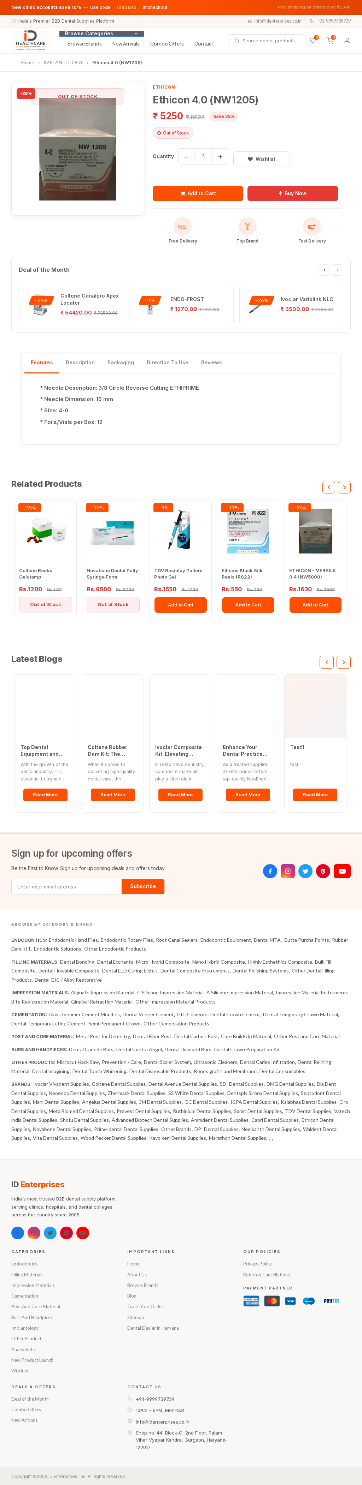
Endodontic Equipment (225, 940)
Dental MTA (267, 940)
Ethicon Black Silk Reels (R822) (242, 574)
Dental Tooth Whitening (99, 1071)
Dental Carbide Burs (91, 1049)
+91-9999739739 (334, 21)
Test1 (297, 747)
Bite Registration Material (39, 1002)
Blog (131, 1296)
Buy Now (295, 193)
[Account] (347, 41)
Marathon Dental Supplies (237, 1138)
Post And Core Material (35, 1306)
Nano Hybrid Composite (218, 962)
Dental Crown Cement (235, 1014)
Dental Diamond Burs (188, 1049)
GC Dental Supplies (206, 1102)
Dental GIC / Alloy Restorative (68, 980)
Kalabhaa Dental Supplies (309, 1102)
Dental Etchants (115, 962)
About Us (137, 1274)
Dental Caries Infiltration (267, 1062)
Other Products (27, 1338)
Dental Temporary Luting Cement (48, 1023)
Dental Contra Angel (139, 1049)
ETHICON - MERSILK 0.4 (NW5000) (312, 574)
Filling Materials (27, 1274)
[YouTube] (342, 871)
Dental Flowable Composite (69, 971)
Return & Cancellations (266, 1274)
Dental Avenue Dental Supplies (182, 1084)
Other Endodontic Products (115, 949)
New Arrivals (126, 44)
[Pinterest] (323, 871)
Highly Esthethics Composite (280, 962)
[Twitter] (305, 871)
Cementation (24, 1296)
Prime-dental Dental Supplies (126, 1129)
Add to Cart (202, 193)
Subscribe (143, 886)
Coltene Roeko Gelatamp (35, 574)
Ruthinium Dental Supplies (202, 1111)
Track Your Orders (146, 1306)
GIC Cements (192, 1014)
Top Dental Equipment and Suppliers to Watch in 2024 (45, 751)
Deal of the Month (30, 1399)
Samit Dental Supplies (258, 1111)
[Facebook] (270, 871)
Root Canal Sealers (177, 940)
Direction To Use (167, 362)
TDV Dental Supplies (308, 1111)
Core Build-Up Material (246, 1036)
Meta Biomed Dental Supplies (81, 1111)
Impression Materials (33, 1285)
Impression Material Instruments (312, 992)
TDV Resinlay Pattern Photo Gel (178, 574)
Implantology (25, 1328)
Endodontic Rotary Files (127, 940)
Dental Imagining (51, 1071)
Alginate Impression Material (102, 992)
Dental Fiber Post (152, 1036)
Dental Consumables (282, 1071)
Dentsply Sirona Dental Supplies (262, 1093)
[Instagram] (288, 871)
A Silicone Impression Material (239, 992)
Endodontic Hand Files (73, 940)
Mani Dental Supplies (56, 1102)
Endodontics (24, 1264)
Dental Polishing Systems (261, 971)
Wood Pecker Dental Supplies (113, 1138)
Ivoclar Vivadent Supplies (61, 1084)
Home (133, 1264)
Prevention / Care (121, 1062)
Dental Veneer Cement (148, 1014)
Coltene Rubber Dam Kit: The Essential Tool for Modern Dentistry (110, 751)
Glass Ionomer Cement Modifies (84, 1014)
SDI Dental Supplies (242, 1084)
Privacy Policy (257, 1264)
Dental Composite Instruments (195, 971)
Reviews (211, 362)
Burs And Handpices (32, 1317)
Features (42, 362)
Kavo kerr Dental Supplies (177, 1138)
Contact (204, 44)
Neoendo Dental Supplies (77, 1093)
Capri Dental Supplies (275, 1120)
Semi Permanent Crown (114, 1023)
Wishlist (265, 159)
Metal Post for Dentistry (103, 1036)
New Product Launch (32, 1360)
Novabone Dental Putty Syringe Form (112, 574)
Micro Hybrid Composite (162, 962)
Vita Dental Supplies (55, 1138)
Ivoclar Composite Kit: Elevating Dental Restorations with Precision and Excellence (178, 751)
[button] (78, 149)
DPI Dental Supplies (216, 1129)
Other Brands (176, 1129)
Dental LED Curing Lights (130, 971)
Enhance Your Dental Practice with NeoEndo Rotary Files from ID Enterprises (248, 751)
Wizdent (20, 1370)
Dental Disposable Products (160, 1071)
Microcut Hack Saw (78, 1062)
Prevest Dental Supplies (143, 1111)
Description (80, 362)
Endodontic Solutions (57, 949)
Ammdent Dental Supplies (220, 1120)
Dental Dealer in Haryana (153, 1328)
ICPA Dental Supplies (254, 1102)
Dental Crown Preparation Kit (247, 1049)
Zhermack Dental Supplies (136, 1093)
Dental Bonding (77, 962)
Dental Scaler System (167, 1062)
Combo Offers (167, 44)
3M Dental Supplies (160, 1102)
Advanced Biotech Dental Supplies (150, 1120)
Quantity (163, 156)
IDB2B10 (127, 7)
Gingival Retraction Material (102, 1002)
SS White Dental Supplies (196, 1093)
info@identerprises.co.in (278, 21)
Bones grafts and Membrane (225, 1071)
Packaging (120, 362)
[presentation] (324, 270)
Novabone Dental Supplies (62, 1129)
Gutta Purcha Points (306, 940)
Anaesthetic (23, 1349)
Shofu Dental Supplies (84, 1120)
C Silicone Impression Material (170, 992)
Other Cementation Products (176, 1023)
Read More (45, 794)
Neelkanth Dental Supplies (270, 1129)
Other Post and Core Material (307, 1036)
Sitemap (135, 1317)
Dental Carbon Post (196, 1036)
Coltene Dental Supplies (119, 1084)
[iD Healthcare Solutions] (30, 40)
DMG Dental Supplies (290, 1084)
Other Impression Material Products (175, 1002)
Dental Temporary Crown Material (300, 1014)
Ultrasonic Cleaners (215, 1062)
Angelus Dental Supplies (109, 1102)
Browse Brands (85, 44)
